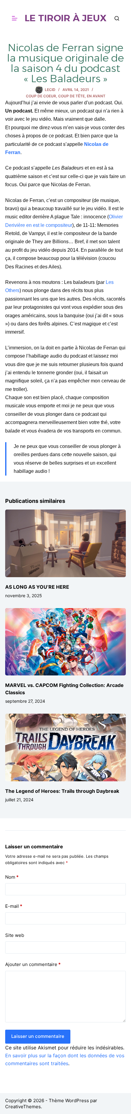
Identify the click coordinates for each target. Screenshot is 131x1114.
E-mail (13, 906)
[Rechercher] (117, 18)
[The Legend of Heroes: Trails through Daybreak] (65, 747)
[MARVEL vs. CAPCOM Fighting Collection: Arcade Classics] (65, 642)
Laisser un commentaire (37, 1036)
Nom (12, 877)
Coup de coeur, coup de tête (55, 96)
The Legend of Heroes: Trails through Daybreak (62, 791)
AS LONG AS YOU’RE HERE (37, 587)
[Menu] (14, 18)
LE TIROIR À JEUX (66, 18)
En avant (96, 96)
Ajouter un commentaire (33, 964)
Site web (14, 935)
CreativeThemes (23, 1106)
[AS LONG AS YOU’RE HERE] (65, 543)
